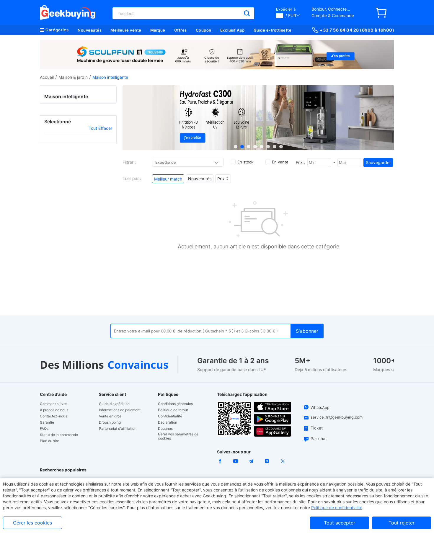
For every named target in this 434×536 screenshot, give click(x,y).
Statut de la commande (59, 435)
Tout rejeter (402, 523)
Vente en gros (110, 416)
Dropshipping (110, 422)
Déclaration (167, 422)
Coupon (203, 30)
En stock (245, 162)
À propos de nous (54, 410)
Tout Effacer (100, 128)
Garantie (47, 422)
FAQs (44, 429)
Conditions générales (175, 404)
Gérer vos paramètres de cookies (178, 436)
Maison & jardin (73, 77)
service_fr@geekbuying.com (337, 417)
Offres (180, 30)
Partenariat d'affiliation (117, 429)
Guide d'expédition (114, 404)
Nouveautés (90, 30)
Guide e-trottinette (273, 30)
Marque (157, 30)
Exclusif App (232, 30)
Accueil (47, 77)
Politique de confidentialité (336, 507)
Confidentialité (170, 416)
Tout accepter (339, 523)
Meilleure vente (125, 30)
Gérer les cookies (32, 523)
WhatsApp (320, 407)
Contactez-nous (53, 416)
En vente (280, 162)
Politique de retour (173, 410)
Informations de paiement (120, 410)
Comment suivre (53, 404)
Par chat (319, 438)
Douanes (165, 429)
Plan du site (49, 441)
